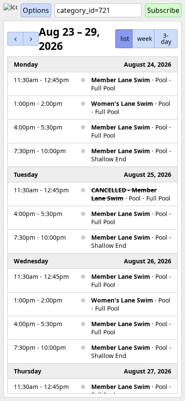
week (144, 38)
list (124, 38)
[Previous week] (15, 38)
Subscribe (163, 10)
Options (36, 10)
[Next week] (31, 38)
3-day (166, 38)
